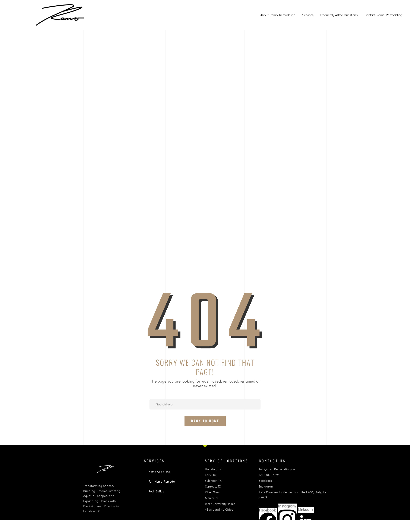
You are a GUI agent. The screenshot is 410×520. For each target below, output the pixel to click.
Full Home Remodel (162, 481)
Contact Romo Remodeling (383, 15)
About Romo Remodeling (278, 15)
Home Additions (159, 472)
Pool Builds (156, 491)
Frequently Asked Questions (339, 15)
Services (307, 15)
